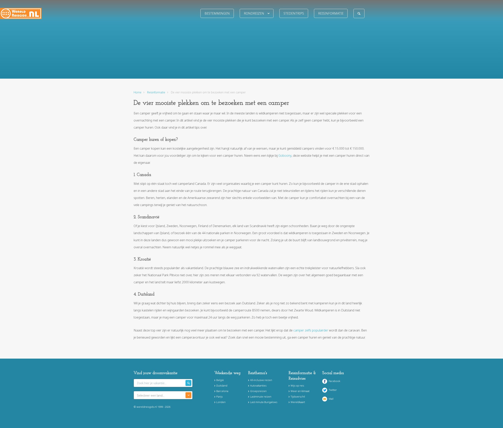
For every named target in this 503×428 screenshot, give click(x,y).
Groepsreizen (258, 391)
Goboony (284, 155)
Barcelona (222, 391)
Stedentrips (294, 13)
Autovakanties (258, 385)
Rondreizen (254, 13)
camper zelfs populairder (310, 330)
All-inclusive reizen (261, 380)
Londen (221, 402)
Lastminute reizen (260, 396)
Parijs (219, 396)
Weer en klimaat (300, 391)
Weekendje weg (227, 373)
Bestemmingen (217, 13)
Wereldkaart (298, 402)
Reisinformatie (330, 13)
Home (137, 92)
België (220, 380)
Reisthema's (257, 373)
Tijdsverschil (298, 396)
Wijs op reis (297, 385)
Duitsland (221, 385)
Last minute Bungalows (263, 402)
